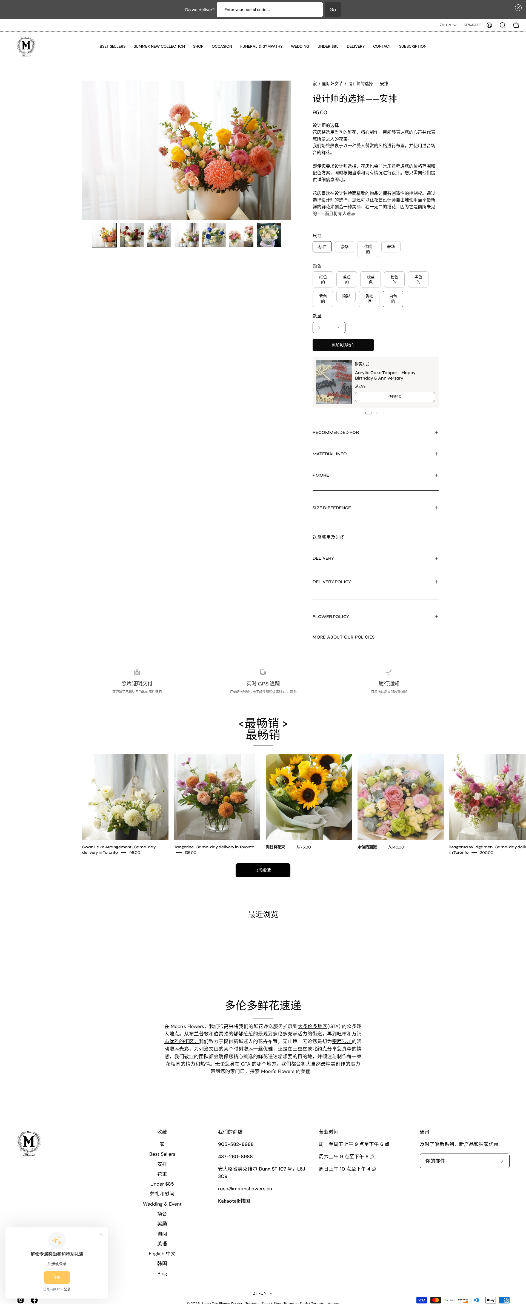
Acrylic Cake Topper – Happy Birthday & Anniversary (385, 375)
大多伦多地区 (312, 1026)
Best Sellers (162, 1154)
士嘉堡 (300, 1049)
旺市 (342, 1034)
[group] (263, 804)
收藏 (162, 1132)
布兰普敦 (199, 1034)
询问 (162, 1234)
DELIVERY (323, 558)
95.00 (134, 852)
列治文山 (209, 1049)
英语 (162, 1243)
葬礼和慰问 (162, 1194)
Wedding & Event (162, 1204)
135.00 (190, 852)
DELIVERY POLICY (332, 581)
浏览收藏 (263, 870)
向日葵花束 (275, 846)
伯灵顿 (221, 1034)
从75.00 (303, 846)
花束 (162, 1174)
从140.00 (396, 846)
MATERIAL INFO (330, 453)
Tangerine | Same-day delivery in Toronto (214, 846)
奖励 (162, 1224)
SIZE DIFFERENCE (332, 507)
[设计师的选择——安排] (104, 235)
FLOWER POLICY (331, 616)
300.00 (486, 852)
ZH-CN (445, 25)
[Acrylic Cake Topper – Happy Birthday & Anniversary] (334, 382)
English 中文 (162, 1254)
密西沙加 (342, 1041)
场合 (162, 1214)
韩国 (162, 1263)
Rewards (471, 25)
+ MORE (321, 475)
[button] (517, 7)
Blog (162, 1273)
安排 (162, 1164)
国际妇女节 (332, 84)
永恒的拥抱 (367, 846)
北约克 (319, 1049)
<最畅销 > (263, 729)
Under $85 (162, 1184)
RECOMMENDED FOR (336, 432)
